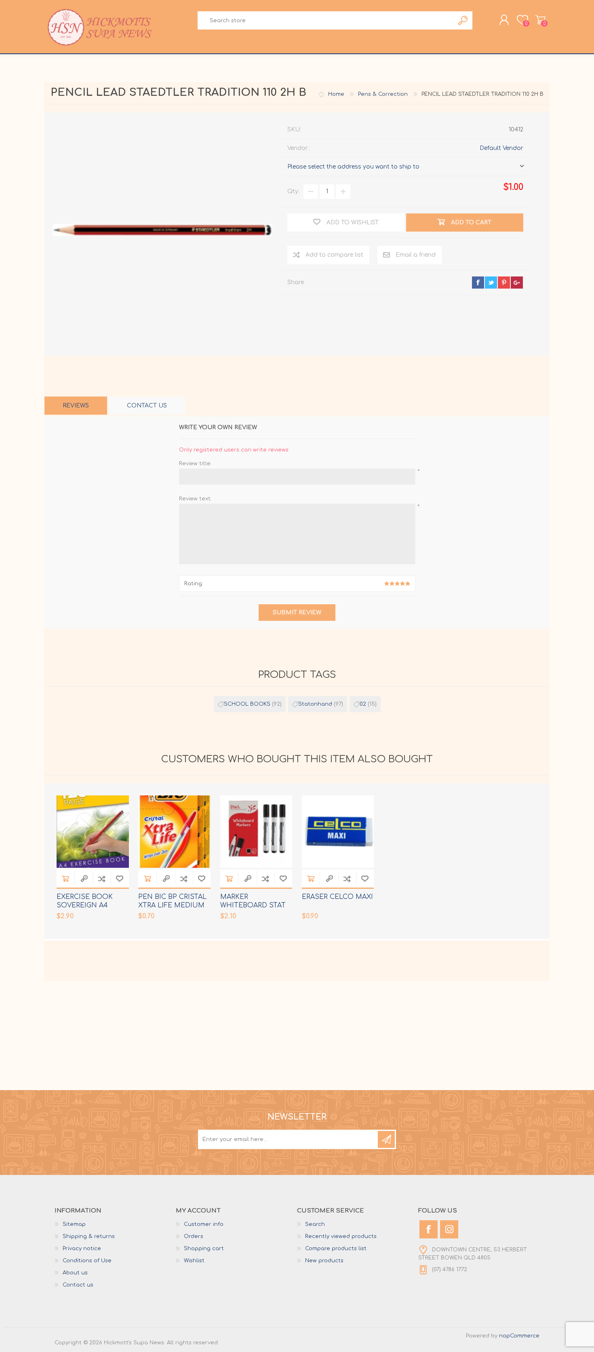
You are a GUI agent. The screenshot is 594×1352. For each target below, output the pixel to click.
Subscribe (386, 1139)
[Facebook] (428, 1229)
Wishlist (194, 1260)
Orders (193, 1236)
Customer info (203, 1224)
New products (324, 1260)
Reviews (76, 406)
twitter (491, 282)
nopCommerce (519, 1336)
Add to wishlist (119, 878)
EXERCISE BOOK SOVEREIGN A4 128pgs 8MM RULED (90, 905)
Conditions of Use (87, 1260)
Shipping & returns (89, 1236)
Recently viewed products (341, 1236)
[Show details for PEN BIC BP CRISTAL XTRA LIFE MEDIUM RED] (174, 831)
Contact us (78, 1285)
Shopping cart (540, 20)
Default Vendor (501, 148)
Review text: (195, 499)
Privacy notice (82, 1248)
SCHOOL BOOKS (247, 704)
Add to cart (65, 878)
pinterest (504, 282)
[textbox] (325, 20)
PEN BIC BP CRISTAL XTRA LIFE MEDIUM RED (172, 905)
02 (363, 704)
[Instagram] (449, 1229)
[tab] (75, 406)
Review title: (195, 463)
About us (75, 1273)
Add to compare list (334, 255)
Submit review (297, 613)
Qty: (293, 191)
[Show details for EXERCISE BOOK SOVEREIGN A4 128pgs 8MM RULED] (93, 831)
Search (463, 20)
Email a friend (416, 255)
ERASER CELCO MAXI (337, 897)
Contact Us (147, 406)
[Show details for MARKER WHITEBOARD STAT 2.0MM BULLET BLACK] (256, 831)
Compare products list (336, 1248)
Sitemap (74, 1224)
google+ (517, 282)
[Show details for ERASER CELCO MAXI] (338, 831)
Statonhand (315, 704)
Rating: (193, 583)
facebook (478, 282)
